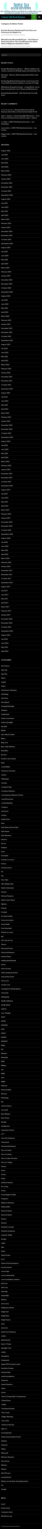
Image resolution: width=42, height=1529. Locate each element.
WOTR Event (6, 1473)
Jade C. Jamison (6, 116)
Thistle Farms (6, 1400)
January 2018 (5, 566)
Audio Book (5, 714)
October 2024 (6, 239)
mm (2, 1069)
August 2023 (5, 296)
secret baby (5, 1271)
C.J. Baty (4, 122)
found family (5, 924)
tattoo (3, 1392)
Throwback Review (8, 1408)
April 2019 (4, 506)
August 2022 (5, 344)
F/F (2, 872)
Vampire (4, 1441)
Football (4, 912)
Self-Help (4, 1291)
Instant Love (5, 985)
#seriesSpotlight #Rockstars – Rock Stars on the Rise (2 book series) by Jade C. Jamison (20, 117)
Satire (3, 1251)
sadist (3, 1243)
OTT (3, 1134)
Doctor (3, 843)
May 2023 (4, 308)
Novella (3, 1122)
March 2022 (5, 365)
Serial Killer (5, 1295)
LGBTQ (3, 1009)
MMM (3, 1082)
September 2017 (7, 582)
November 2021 (6, 381)
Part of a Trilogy (6, 1162)
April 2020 (4, 457)
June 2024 (4, 256)
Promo (3, 1191)
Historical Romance (8, 952)
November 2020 (6, 429)
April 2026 (4, 167)
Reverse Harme (6, 1215)
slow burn (4, 1328)
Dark (2, 823)
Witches (4, 1465)
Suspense (4, 1380)
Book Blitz (4, 751)
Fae (2, 876)
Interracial (4, 993)
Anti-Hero (4, 698)
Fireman (4, 908)
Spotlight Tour (6, 1348)
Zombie (3, 1489)
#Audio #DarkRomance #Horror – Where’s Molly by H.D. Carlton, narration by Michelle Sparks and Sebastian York (20, 70)
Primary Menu (39, 17)
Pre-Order (4, 1186)
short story (5, 1304)
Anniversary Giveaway (9, 690)
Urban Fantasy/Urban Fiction (11, 1437)
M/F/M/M (4, 1025)
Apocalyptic (5, 702)
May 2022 (4, 356)
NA (2, 1102)
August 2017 (5, 587)
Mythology (5, 1098)
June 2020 (4, 449)
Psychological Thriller (8, 1195)
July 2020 (4, 445)
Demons (4, 839)
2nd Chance (5, 666)
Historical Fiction (7, 948)
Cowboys (4, 807)
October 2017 (6, 578)
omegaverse (5, 1126)
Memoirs (4, 1053)
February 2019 (6, 514)
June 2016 (4, 643)
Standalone (5, 1356)
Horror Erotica (6, 969)
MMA (3, 1073)
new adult (4, 1110)
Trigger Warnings (7, 1417)
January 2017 (5, 615)
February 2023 (6, 320)
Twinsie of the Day (7, 1425)
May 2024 (4, 260)
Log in (3, 1504)
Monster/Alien (6, 1090)
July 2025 (4, 203)
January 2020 (5, 469)
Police (3, 1178)
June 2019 (4, 498)
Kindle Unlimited (7, 1001)
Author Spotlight (7, 722)
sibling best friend (7, 1308)
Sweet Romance (7, 1384)
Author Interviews (7, 718)
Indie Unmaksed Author (9, 973)
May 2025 (4, 211)
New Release (5, 1114)
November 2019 (6, 478)
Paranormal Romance (8, 1146)
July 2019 (4, 494)
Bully (2, 763)
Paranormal (5, 1142)
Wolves (3, 1469)
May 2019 (4, 502)
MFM (3, 1061)
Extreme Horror (6, 868)
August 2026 (5, 151)
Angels (3, 682)
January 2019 (5, 518)
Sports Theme (6, 1344)
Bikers (3, 738)
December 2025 (6, 183)
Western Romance (7, 1457)
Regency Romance (7, 1203)
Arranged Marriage (7, 706)
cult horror (5, 811)
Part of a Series (6, 1154)
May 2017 (4, 599)
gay (2, 936)
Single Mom (5, 1316)
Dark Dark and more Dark (9, 827)
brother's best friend (8, 759)
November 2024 (6, 235)
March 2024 (5, 268)
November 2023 (6, 284)
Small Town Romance (8, 1332)
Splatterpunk (5, 1340)
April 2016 (4, 651)
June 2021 (4, 401)
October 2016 (6, 627)
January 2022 (5, 373)
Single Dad (5, 1312)
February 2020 (6, 465)
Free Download (6, 928)
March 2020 (5, 461)
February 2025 (6, 223)
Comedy (4, 783)
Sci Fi (3, 1259)
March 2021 (5, 413)
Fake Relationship (7, 884)
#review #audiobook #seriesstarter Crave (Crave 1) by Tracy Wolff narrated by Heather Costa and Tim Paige (20, 82)
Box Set (4, 755)
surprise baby (6, 1372)
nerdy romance (6, 1106)
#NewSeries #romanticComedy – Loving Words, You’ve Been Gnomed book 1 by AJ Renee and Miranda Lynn (20, 88)
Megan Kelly (5, 134)
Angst (3, 686)
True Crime (5, 1421)
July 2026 (4, 155)
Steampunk (5, 1360)
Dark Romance (6, 835)
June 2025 (4, 207)
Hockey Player (6, 956)
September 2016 (7, 631)
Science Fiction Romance (9, 1263)
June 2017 (4, 595)
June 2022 (4, 352)
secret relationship (7, 1275)
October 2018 (6, 530)
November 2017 (6, 574)
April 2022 (4, 360)
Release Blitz (5, 1207)
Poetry (3, 1174)
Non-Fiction (5, 1118)
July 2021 (4, 397)
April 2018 (4, 554)
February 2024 (6, 272)
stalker (3, 1352)
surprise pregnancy (8, 1376)
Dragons (4, 847)
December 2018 (6, 522)
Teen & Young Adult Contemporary (13, 1396)
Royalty (3, 1239)
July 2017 (4, 591)
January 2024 (5, 276)
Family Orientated (7, 888)
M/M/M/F (4, 1041)
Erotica (3, 864)
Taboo (3, 1388)
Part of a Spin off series (9, 1158)
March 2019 (5, 510)
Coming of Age (6, 787)
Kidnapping (5, 997)
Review (3, 1219)
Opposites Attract (7, 1130)
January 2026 (5, 179)
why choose (5, 1461)
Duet (3, 851)
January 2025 (5, 227)
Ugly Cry (4, 1429)
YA (2, 1485)
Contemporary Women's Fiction (12, 795)
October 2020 (6, 433)
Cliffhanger (5, 779)
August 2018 (5, 538)
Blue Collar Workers (8, 747)
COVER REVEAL (7, 803)
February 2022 (6, 369)
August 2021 (5, 393)
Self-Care (4, 1287)
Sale (2, 1247)
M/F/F (3, 1017)
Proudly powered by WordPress (10, 1526)
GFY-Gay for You (7, 940)
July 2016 (4, 639)
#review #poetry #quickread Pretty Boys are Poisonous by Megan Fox (19, 31)
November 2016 (6, 623)
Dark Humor (5, 831)
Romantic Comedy (7, 1227)
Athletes (4, 710)
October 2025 (6, 191)
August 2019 (5, 490)
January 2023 (5, 324)
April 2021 (4, 409)
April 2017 (4, 603)
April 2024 (4, 264)
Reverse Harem (6, 1211)
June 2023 (4, 304)
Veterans (4, 1445)
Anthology (5, 694)
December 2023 (6, 280)
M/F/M (3, 1021)
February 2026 (6, 175)
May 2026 (4, 163)
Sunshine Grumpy (7, 1368)
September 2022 (7, 340)
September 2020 (7, 437)
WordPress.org (6, 1516)
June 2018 (4, 546)
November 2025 (6, 187)
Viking (3, 1449)
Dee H (12, 35)
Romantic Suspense (8, 1231)
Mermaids (4, 1057)
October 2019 (6, 482)
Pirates (3, 1166)
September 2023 (7, 292)
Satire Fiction (5, 1255)
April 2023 (4, 312)
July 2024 (4, 251)
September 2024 (7, 243)
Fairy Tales (4, 880)
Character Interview (8, 771)
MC (2, 1049)
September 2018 (7, 534)
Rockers (4, 1223)
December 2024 (6, 231)
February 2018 (6, 562)
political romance (7, 1182)
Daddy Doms (5, 819)
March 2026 (5, 171)
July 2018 (4, 542)
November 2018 (6, 526)
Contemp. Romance (8, 791)
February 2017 (6, 611)
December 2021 (6, 377)
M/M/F (3, 1033)
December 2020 (6, 425)
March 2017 (5, 607)
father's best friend (8, 900)
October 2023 (6, 288)
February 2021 (6, 417)
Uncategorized (6, 1433)
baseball (4, 726)
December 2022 (6, 328)
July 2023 (4, 300)
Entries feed (5, 1508)
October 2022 (6, 336)
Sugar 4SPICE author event (10, 1364)
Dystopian (4, 855)
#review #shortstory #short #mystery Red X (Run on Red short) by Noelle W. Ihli (19, 111)
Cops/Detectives (7, 799)
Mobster (4, 1086)
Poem (3, 1170)
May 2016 (4, 647)
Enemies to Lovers (7, 860)
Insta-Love (5, 981)
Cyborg (3, 815)
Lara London (5, 128)
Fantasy (4, 892)
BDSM (3, 730)
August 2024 (5, 247)
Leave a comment (19, 35)
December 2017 (6, 570)
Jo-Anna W (15, 46)
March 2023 (5, 316)
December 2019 (6, 473)
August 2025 (5, 199)
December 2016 (6, 619)
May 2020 (4, 453)
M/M (2, 1029)
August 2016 (5, 635)
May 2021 (4, 405)
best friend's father (8, 734)
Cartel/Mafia (5, 767)
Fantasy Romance (7, 896)
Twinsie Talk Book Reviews (13, 17)
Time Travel (5, 1413)
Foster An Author (7, 920)
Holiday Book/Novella (8, 960)
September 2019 (7, 486)
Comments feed (6, 1512)
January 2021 (5, 421)
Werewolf (4, 1453)
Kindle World (5, 1005)
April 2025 (4, 215)
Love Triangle (6, 1013)
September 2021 (7, 389)
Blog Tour (4, 742)
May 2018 (4, 550)
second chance (6, 1267)
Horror (3, 964)
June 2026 (4, 159)
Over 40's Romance (8, 1138)
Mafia (3, 1045)
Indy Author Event (7, 977)
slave (3, 1324)
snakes (3, 1336)
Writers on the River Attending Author (14, 1481)
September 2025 (7, 195)
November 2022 (6, 332)
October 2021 (6, 385)
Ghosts (3, 944)
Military (3, 1065)
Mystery (4, 1094)
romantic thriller (6, 1235)
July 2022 (4, 348)
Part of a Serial (6, 1150)
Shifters (4, 1299)
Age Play (4, 674)
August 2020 (5, 441)
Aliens (3, 678)
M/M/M (3, 1037)
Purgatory (4, 1199)
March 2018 (5, 558)
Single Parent (6, 1320)
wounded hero (6, 1477)
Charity (3, 775)
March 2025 (5, 219)
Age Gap (4, 670)
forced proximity (7, 916)
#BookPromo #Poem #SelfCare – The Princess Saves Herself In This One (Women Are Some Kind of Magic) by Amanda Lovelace (19, 41)
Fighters (4, 904)
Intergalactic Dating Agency (11, 989)
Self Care (4, 1283)
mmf (2, 1077)
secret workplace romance (10, 1279)
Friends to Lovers (7, 932)
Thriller (3, 1404)
